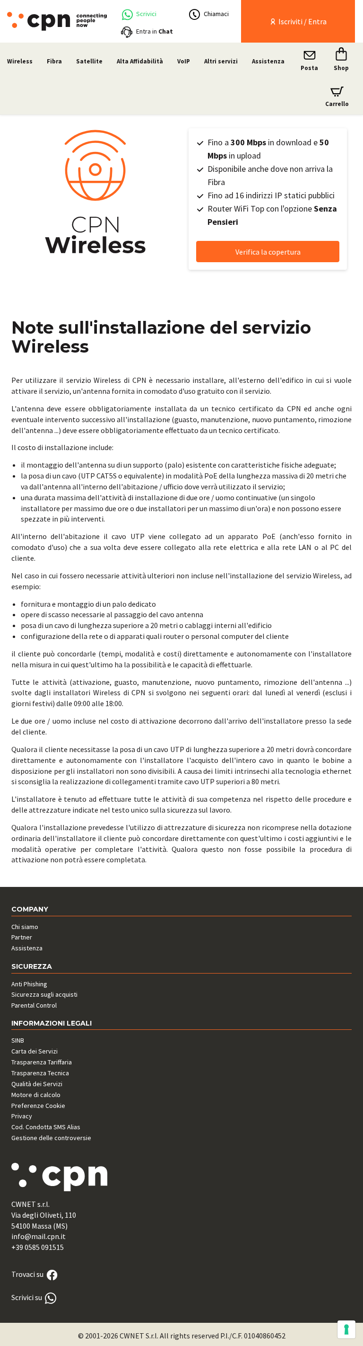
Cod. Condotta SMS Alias (45, 1127)
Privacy (21, 1116)
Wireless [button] (20, 61)
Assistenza (268, 61)
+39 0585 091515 (37, 1247)
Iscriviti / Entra (302, 21)
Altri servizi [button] (221, 61)
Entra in (154, 31)
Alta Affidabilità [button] (140, 61)
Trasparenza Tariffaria (41, 1062)
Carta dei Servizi (34, 1051)
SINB (17, 1040)
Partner (21, 937)
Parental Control (34, 1005)
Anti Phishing (29, 984)
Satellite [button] (89, 61)
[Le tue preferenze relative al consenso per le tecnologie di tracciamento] (346, 1329)
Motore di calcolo (35, 1094)
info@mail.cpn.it (38, 1236)
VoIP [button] (183, 61)
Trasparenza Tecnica (40, 1073)
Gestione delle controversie (51, 1137)
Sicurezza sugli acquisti (44, 994)
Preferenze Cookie (38, 1105)
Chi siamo (24, 926)
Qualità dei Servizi (36, 1084)
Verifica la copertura (268, 252)
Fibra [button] (54, 61)
